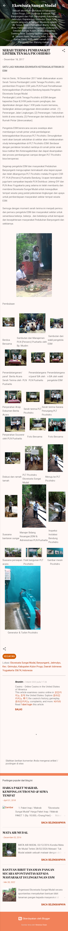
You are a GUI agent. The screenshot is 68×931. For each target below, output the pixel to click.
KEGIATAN (9, 656)
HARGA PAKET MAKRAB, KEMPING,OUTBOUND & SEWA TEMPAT (25, 791)
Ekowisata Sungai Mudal (34, 5)
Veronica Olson (41, 925)
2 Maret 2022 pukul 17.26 (36, 682)
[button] (63, 51)
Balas (18, 709)
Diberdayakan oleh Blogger (36, 918)
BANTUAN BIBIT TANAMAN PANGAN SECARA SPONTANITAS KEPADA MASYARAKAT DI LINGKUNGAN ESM (29, 873)
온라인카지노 (22, 701)
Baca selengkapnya (53, 822)
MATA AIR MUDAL (15, 832)
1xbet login (26, 704)
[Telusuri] (63, 6)
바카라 (57, 701)
